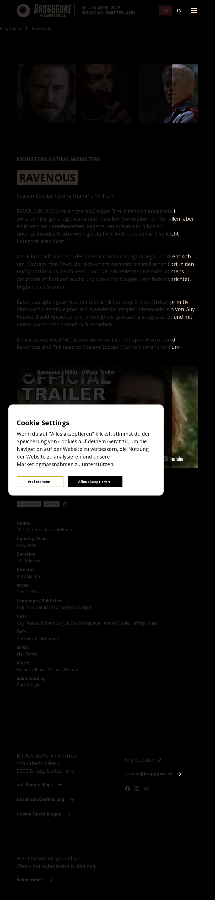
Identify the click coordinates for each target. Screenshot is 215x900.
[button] (193, 10)
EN (178, 10)
